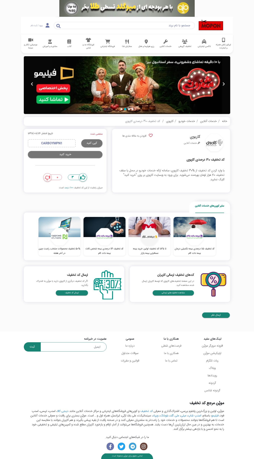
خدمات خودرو (187, 121)
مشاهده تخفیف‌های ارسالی (173, 293)
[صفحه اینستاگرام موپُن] (143, 446)
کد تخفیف (146, 411)
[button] (132, 109)
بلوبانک (164, 415)
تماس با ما (171, 360)
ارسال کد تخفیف (72, 293)
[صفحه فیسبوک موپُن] (110, 446)
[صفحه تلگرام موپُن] (132, 446)
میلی (183, 415)
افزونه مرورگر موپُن (212, 345)
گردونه (212, 383)
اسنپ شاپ (194, 415)
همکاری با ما (171, 353)
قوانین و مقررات (130, 360)
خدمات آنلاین (208, 121)
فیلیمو (215, 415)
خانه (224, 121)
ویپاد (155, 415)
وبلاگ (212, 368)
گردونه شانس (212, 390)
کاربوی (169, 121)
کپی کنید (91, 143)
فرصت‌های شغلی (171, 345)
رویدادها (212, 375)
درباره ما (130, 345)
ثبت (32, 346)
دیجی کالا (62, 411)
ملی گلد (174, 415)
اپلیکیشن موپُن (212, 353)
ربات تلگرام (212, 360)
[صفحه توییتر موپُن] (121, 446)
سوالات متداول (130, 353)
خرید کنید (65, 154)
